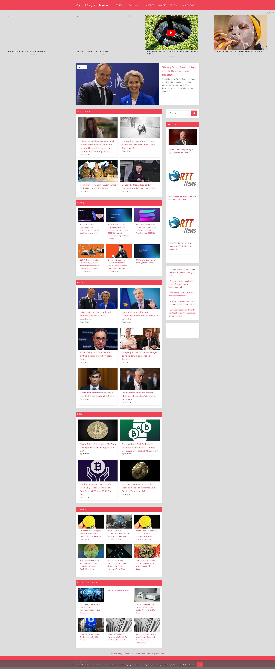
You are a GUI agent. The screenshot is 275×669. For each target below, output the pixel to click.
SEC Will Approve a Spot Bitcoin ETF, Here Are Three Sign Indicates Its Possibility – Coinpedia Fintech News (90, 269)
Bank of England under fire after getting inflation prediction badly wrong (96, 360)
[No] (272, 665)
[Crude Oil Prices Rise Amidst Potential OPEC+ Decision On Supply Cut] (183, 216)
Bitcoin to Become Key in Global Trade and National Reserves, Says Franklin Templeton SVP (138, 492)
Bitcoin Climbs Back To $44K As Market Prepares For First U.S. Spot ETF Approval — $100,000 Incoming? (140, 451)
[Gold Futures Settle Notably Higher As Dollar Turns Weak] (183, 169)
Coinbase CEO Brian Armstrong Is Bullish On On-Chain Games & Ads (117, 641)
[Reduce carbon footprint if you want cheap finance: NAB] (183, 135)
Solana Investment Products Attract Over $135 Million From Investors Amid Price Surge (117, 570)
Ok (200, 664)
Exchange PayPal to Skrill (118, 594)
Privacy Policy (116, 657)
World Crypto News (92, 5)
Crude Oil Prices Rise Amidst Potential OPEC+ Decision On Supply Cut (180, 250)
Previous (79, 67)
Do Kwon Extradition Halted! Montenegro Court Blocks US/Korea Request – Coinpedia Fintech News (117, 269)
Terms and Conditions (144, 657)
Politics (174, 5)
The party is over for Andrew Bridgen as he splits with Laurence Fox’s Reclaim (140, 360)
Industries (149, 5)
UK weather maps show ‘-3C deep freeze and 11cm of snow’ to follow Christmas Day (178, 71)
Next (84, 67)
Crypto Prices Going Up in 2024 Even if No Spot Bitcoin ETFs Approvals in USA (98, 451)
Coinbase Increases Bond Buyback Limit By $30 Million (90, 641)
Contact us (128, 657)
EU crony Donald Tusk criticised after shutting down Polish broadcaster (95, 319)
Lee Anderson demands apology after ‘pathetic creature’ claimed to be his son (139, 400)
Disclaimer (159, 657)
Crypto (119, 5)
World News (187, 5)
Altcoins (81, 513)
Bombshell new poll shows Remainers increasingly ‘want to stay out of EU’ (140, 319)
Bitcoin (80, 418)
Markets (162, 5)
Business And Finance (88, 587)
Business (133, 5)
